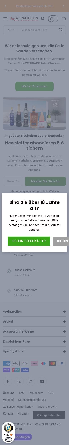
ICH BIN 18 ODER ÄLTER (29, 241)
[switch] (8, 439)
